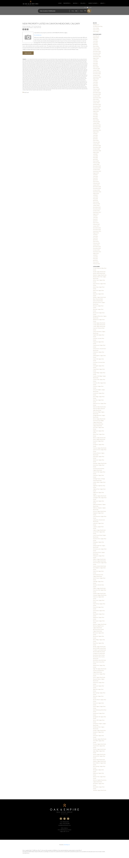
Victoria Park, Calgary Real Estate (63, 87)
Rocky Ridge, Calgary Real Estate (43, 80)
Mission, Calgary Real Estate (35, 76)
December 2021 (97, 125)
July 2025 (95, 60)
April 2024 (95, 85)
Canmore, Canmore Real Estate (47, 62)
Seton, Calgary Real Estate (58, 83)
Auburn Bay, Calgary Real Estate (38, 60)
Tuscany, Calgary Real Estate (79, 86)
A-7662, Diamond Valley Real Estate (32, 59)
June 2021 (95, 135)
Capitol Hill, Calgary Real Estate (69, 62)
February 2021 (96, 142)
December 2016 (97, 227)
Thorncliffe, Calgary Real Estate (70, 86)
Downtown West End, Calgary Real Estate (31, 68)
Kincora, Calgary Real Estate (64, 72)
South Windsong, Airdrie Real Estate (30, 85)
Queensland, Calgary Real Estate (75, 78)
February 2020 (96, 162)
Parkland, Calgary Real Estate (27, 78)
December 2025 (97, 51)
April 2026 (95, 44)
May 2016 (95, 238)
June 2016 (95, 236)
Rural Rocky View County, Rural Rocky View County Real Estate (99, 656)
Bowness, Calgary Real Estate (35, 61)
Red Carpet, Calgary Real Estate (41, 79)
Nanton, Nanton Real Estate (56, 76)
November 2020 (97, 147)
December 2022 (97, 104)
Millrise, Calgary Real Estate (27, 76)
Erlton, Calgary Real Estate (79, 68)
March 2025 (96, 66)
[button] (61, 818)
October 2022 (96, 107)
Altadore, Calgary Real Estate (59, 59)
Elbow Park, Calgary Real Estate (61, 68)
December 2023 (97, 92)
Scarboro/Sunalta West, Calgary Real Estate (36, 83)
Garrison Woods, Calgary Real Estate (64, 69)
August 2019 (96, 173)
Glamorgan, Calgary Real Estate (75, 69)
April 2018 (95, 200)
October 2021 (96, 128)
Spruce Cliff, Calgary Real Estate (63, 85)
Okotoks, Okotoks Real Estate (52, 77)
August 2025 (96, 58)
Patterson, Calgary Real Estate (36, 78)
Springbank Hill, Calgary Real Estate (51, 85)
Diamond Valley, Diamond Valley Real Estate (37, 67)
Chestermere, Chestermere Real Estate (45, 63)
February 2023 (96, 101)
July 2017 (95, 215)
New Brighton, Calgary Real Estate (65, 76)
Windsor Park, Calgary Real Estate (67, 88)
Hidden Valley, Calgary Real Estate (31, 71)
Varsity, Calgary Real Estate (53, 87)
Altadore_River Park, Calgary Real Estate (70, 59)
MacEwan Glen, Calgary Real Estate (28, 75)
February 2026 (96, 48)
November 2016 (97, 229)
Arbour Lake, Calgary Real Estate (82, 59)
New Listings (96, 28)
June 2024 (95, 82)
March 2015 (96, 262)
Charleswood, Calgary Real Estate (34, 63)
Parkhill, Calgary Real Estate (81, 77)
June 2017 (95, 217)
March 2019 (96, 181)
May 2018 (95, 198)
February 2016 (96, 243)
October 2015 (96, 250)
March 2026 (96, 46)
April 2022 (95, 118)
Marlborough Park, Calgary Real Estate (49, 75)
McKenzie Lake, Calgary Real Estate (60, 75)
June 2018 (95, 197)
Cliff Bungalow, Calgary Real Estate (66, 63)
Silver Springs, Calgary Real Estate (43, 84)
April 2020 (95, 159)
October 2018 (96, 190)
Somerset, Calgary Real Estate (73, 84)
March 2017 (96, 222)
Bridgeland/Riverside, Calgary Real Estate (65, 61)
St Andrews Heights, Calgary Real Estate (74, 85)
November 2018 (97, 188)
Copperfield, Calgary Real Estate (41, 64)
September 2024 (97, 77)
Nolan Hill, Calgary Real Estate (75, 76)
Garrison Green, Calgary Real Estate (52, 69)
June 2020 (95, 155)
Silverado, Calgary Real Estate (53, 84)
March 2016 (96, 241)
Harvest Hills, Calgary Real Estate (63, 70)
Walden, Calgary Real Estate (80, 87)
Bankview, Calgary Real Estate (57, 60)
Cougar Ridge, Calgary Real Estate (51, 64)
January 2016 (96, 244)
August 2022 (96, 111)
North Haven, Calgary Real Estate (34, 77)
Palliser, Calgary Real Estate (62, 77)
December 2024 (97, 72)
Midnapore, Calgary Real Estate (82, 75)
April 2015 (95, 260)
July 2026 (95, 39)
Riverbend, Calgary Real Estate (33, 80)
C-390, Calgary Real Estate (39, 62)
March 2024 (96, 87)
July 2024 (95, 80)
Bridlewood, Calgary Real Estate (77, 61)
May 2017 (95, 219)
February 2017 (96, 224)
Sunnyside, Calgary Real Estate (51, 86)
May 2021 (95, 137)
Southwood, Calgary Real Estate (41, 85)
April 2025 (95, 65)
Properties (66, 3)
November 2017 (97, 208)
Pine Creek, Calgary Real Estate (46, 78)
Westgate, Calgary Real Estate (47, 88)
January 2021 (96, 143)
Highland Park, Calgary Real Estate (53, 71)
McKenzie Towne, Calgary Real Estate (71, 75)
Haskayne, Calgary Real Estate (72, 70)
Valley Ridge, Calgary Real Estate (44, 87)
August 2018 (96, 193)
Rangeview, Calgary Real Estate (31, 79)
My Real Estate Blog (97, 26)
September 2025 (97, 56)
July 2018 (95, 195)
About (102, 3)
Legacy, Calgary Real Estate (99, 530)
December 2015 (97, 246)
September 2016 (97, 231)
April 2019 (95, 179)
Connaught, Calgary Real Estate (31, 64)
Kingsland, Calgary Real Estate (73, 72)
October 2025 (96, 54)
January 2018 (96, 205)
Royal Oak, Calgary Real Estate (53, 80)
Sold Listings (96, 31)
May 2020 (95, 157)
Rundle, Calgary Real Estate (62, 80)
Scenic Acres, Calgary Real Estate (49, 83)
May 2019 (95, 178)
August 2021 (96, 131)
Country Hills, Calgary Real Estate (75, 64)
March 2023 (96, 99)
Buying (75, 3)
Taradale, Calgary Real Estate (60, 86)
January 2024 (96, 90)
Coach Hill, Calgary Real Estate (76, 63)
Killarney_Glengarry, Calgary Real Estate (53, 72)
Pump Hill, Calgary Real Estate (65, 78)
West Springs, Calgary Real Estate (37, 88)
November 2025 (97, 53)
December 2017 (97, 207)
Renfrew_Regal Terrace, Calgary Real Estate (61, 79)
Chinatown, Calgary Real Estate (56, 63)
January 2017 (96, 226)
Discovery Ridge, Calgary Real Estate (49, 67)
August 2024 (96, 78)
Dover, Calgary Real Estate (72, 67)
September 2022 (97, 109)
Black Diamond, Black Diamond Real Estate (77, 60)
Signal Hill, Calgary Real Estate (33, 84)
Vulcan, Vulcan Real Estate (72, 87)
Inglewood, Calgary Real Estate (29, 72)
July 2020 (95, 154)
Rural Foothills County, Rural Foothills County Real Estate (75, 80)
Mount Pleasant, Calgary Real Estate (45, 76)
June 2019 (95, 176)
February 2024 (96, 89)
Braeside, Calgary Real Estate (44, 61)
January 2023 (96, 102)
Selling (82, 3)
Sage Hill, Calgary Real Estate (99, 668)
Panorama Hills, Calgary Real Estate (71, 77)
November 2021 (97, 126)
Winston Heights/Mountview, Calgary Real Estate (79, 88)
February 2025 (96, 68)
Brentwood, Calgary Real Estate (54, 61)
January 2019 (96, 185)
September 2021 (97, 130)
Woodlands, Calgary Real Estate (37, 89)
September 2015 (97, 251)
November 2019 (97, 167)
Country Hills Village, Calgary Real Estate (63, 64)
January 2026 (96, 49)
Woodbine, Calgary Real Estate (27, 89)
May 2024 (95, 84)
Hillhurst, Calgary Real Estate (72, 71)
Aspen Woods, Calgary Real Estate (28, 60)
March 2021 (96, 140)
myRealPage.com (66, 844)
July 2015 (95, 255)
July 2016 (95, 234)
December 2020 (97, 145)
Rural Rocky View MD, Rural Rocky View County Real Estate (99, 662)
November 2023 (97, 94)
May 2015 (95, 258)
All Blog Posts (96, 24)
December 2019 (97, 166)
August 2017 (96, 214)
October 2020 (96, 149)
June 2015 (95, 256)
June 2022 (95, 114)
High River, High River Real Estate (42, 71)
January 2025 (96, 70)
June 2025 (95, 61)
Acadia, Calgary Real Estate (42, 59)
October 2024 (96, 75)
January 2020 (96, 164)
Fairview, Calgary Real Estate (42, 69)
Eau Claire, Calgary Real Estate (42, 68)
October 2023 (96, 96)
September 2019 (97, 171)
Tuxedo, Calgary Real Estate (34, 87)
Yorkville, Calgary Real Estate (46, 89)
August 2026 (96, 37)
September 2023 (97, 97)
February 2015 (96, 263)
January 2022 (96, 123)
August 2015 (96, 253)
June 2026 (95, 41)
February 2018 (96, 203)
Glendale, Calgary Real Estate (29, 70)
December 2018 (97, 186)
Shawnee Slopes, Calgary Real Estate (67, 83)
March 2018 (96, 202)
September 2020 (97, 150)
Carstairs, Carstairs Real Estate (79, 62)
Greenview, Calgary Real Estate (38, 70)
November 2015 (97, 248)
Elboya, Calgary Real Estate (71, 68)
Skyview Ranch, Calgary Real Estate (63, 84)
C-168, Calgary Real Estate (30, 62)
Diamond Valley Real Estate (27, 67)
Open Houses (96, 29)
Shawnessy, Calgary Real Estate (78, 83)
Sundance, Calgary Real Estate (41, 86)
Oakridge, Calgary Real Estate (43, 77)
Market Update (92, 3)
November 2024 (97, 73)
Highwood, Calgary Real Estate (63, 71)
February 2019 (96, 183)
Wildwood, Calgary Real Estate (56, 88)
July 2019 (95, 174)
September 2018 (97, 191)
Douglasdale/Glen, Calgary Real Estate (61, 67)
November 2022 (97, 106)
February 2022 (96, 121)
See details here (37, 35)
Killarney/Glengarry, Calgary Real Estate (40, 72)
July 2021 (95, 133)
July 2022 (95, 113)
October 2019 (96, 169)
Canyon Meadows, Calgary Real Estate (33, 27)
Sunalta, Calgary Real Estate (33, 86)
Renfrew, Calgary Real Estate (50, 79)
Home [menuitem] (60, 3)
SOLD (90, 7)
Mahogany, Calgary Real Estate (38, 75)
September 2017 (97, 212)
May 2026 (95, 42)
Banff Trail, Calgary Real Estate (47, 60)
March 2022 (96, 119)
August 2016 (96, 232)
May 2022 (95, 116)
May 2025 (95, 63)
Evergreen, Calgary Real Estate (33, 69)
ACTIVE (85, 7)
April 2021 (95, 138)
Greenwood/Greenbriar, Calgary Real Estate (50, 70)
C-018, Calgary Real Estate (99, 323)
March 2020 (96, 161)
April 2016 (95, 239)
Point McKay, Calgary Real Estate (56, 78)
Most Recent (96, 36)
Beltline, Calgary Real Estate (66, 60)
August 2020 (96, 152)
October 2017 (96, 210)
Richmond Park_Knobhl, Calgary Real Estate (75, 79)
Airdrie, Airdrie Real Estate (50, 59)
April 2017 (95, 220)
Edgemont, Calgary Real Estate (52, 68)
